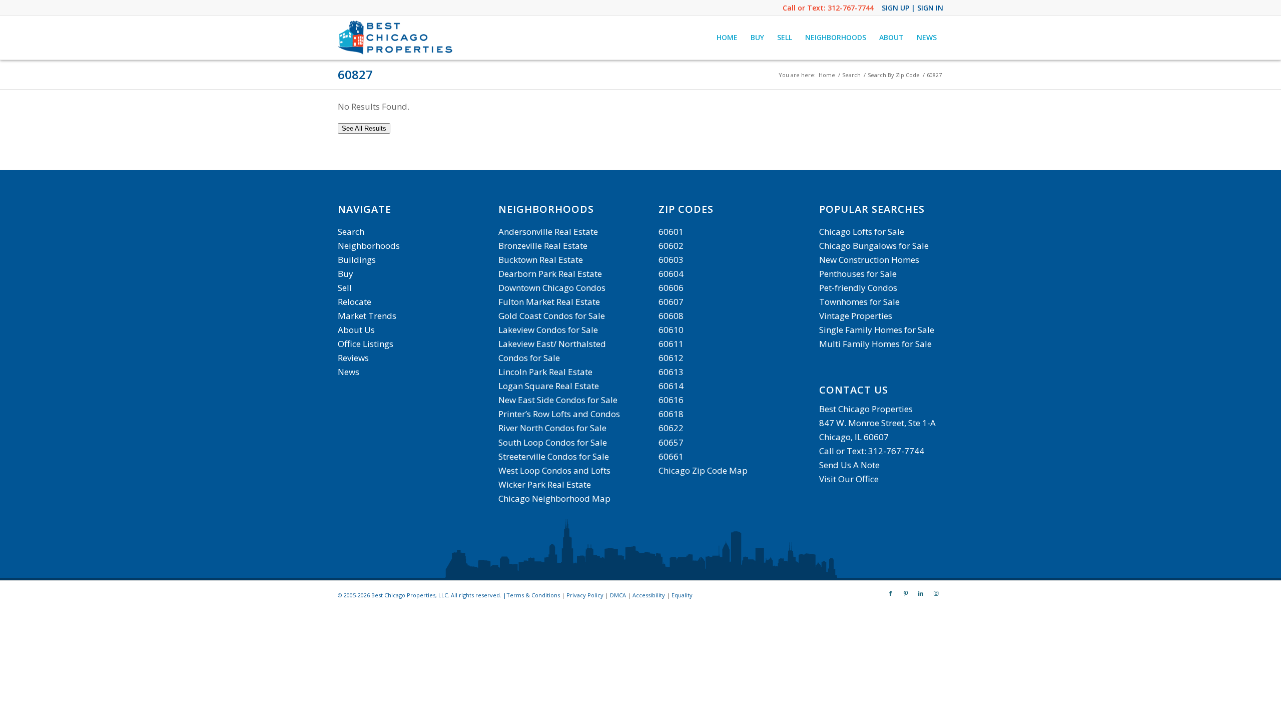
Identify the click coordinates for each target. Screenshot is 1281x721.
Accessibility (648, 595)
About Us (356, 329)
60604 (671, 273)
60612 (671, 358)
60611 (671, 343)
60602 (671, 245)
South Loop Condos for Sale (552, 442)
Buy (345, 273)
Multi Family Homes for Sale (875, 343)
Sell (345, 287)
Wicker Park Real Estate (544, 484)
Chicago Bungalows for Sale (874, 245)
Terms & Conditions (533, 595)
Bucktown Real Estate (540, 259)
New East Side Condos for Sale (557, 400)
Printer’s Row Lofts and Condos (559, 414)
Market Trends (367, 315)
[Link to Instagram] (935, 593)
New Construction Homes (869, 259)
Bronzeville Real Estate (542, 245)
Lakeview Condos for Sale (548, 329)
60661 (671, 456)
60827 (355, 74)
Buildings (357, 259)
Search (351, 231)
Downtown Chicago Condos (551, 287)
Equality (682, 595)
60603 (671, 259)
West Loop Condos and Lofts (554, 470)
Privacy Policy (584, 595)
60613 (671, 372)
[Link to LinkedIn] (920, 593)
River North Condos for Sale (552, 428)
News (348, 372)
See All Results (364, 128)
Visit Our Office (849, 479)
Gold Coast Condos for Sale (551, 315)
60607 (671, 301)
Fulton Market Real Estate (549, 301)
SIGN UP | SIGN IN (912, 8)
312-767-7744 (851, 8)
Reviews (353, 358)
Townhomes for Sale (859, 301)
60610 (671, 329)
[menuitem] (727, 38)
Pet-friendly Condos (858, 287)
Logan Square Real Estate (548, 386)
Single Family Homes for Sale (876, 329)
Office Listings (365, 343)
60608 (671, 315)
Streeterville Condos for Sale (553, 456)
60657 (671, 442)
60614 (671, 386)
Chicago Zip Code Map (703, 470)
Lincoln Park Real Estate (545, 372)
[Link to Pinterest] (905, 593)
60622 (671, 428)
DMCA (618, 595)
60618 (671, 414)
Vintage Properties (855, 315)
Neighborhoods (369, 245)
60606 (671, 287)
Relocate (354, 301)
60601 (671, 231)
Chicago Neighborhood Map (554, 498)
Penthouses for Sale (858, 273)
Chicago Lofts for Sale (861, 231)
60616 (671, 400)
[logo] (396, 38)
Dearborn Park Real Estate (550, 273)
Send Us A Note (849, 465)
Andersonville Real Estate (548, 231)
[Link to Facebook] (890, 593)
